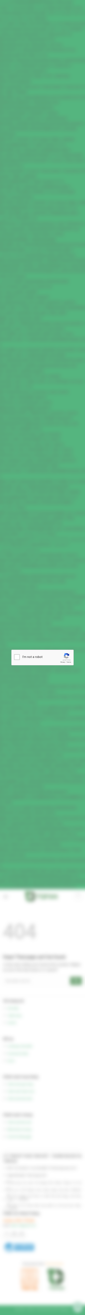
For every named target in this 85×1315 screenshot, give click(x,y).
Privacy (62, 662)
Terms (68, 662)
